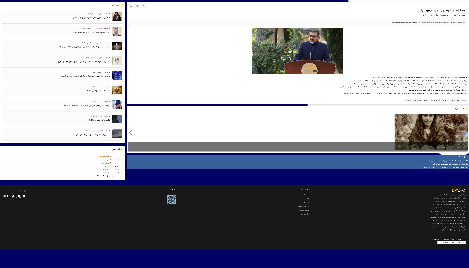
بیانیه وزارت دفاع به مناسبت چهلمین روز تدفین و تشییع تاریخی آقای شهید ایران (84, 61)
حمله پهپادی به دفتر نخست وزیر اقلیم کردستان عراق (93, 135)
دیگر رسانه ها (305, 214)
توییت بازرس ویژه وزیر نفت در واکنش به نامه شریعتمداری (91, 32)
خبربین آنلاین (456, 77)
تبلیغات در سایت (304, 210)
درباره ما (306, 194)
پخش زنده (306, 218)
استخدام (306, 202)
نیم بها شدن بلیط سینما (413, 100)
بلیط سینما (455, 100)
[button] (130, 132)
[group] (298, 132)
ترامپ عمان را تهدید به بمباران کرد (99, 120)
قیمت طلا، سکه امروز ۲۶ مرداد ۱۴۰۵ (98, 91)
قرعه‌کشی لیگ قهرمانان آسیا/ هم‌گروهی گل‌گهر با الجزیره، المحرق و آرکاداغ (85, 76)
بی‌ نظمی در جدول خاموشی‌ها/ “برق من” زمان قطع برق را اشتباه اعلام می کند (84, 47)
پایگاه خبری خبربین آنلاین (440, 100)
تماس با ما (306, 198)
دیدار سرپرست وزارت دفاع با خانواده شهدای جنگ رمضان (91, 17)
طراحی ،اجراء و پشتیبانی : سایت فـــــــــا (451, 242)
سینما (426, 100)
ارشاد (464, 100)
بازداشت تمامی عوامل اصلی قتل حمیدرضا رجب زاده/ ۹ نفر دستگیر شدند (86, 105)
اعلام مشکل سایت (303, 206)
